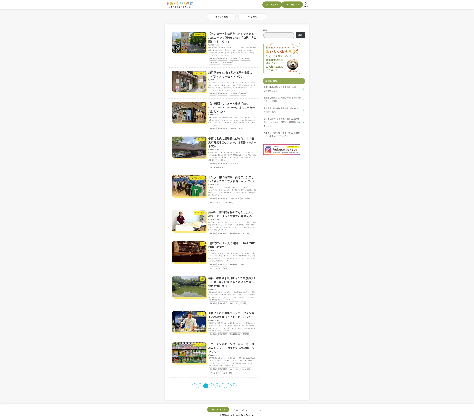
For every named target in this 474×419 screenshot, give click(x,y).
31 (228, 386)
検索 (265, 30)
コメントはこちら (292, 4)
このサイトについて (259, 410)
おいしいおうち (272, 4)
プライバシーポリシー (240, 410)
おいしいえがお (232, 415)
